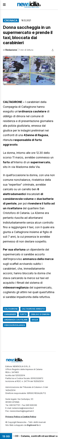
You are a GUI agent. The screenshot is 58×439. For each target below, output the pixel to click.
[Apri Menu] (4, 4)
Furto (23, 314)
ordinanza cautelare (16, 320)
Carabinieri (10, 314)
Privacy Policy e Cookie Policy (20, 416)
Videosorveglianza (14, 325)
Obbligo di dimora (40, 314)
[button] (29, 70)
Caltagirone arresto (33, 309)
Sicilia (35, 320)
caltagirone (11, 309)
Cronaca (11, 20)
